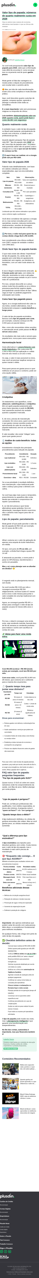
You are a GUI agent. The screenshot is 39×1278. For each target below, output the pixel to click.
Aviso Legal (30, 1272)
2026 (29, 142)
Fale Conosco (5, 1240)
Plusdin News (4, 1223)
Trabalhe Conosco (6, 1244)
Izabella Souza (19, 60)
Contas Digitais (5, 1209)
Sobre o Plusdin (5, 1236)
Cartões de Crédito (6, 1201)
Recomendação (4, 1205)
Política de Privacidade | (21, 1272)
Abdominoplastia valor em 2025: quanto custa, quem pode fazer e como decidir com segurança (19, 118)
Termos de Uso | (10, 1272)
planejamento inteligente (17, 1021)
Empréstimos (4, 1216)
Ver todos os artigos (10, 1048)
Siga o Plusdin (6, 1248)
